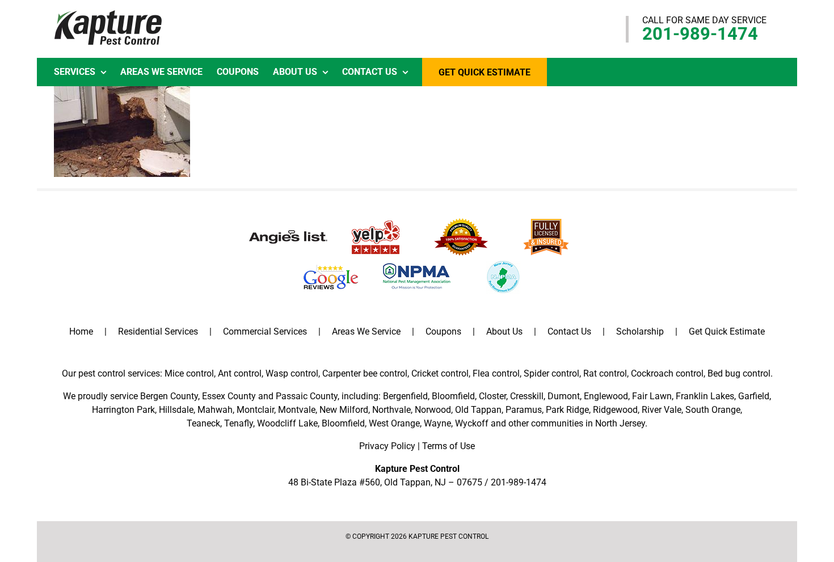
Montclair (255, 409)
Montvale (296, 409)
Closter (492, 396)
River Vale (661, 409)
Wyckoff (471, 423)
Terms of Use (448, 446)
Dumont (563, 396)
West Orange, (395, 423)
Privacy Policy (387, 446)
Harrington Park (123, 409)
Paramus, (525, 409)
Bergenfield (405, 396)
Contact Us (569, 331)
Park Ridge (567, 409)
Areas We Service (366, 331)
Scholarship (640, 331)
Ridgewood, (616, 409)
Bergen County (169, 396)
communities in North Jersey (588, 423)
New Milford (343, 409)
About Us (504, 331)
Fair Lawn (652, 396)
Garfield (753, 396)
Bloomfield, (344, 423)
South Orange (712, 409)
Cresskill (527, 396)
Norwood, (434, 409)
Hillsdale (176, 409)
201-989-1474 (700, 34)
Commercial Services (265, 331)
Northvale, (392, 409)
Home (81, 331)
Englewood (606, 396)
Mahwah (215, 409)
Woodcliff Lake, (288, 423)
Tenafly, (239, 423)
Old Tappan (478, 409)
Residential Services (158, 331)
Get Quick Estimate (727, 331)
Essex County (229, 396)
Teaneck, (204, 423)
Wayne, (438, 423)
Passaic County (307, 396)
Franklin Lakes (705, 396)
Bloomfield (453, 396)
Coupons (443, 331)
